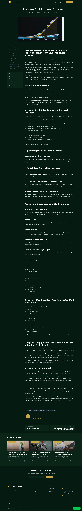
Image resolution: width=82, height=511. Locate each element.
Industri (48, 410)
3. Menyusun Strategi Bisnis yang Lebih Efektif (15, 53)
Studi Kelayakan (43, 5)
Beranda (37, 488)
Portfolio (42, 2)
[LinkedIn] (9, 504)
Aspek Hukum (11, 62)
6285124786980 (67, 495)
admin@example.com (36, 418)
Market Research (52, 488)
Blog (55, 2)
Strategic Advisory (52, 494)
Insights (37, 496)
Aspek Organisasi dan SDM (14, 64)
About (32, 2)
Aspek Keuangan (12, 68)
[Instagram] (12, 504)
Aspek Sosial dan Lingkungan (14, 66)
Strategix (59, 2)
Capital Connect (49, 2)
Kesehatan (53, 410)
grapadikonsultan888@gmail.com (70, 498)
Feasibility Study (52, 491)
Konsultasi (69, 2)
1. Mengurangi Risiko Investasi (14, 47)
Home (27, 2)
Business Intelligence (53, 496)
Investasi (35, 410)
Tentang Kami (38, 494)
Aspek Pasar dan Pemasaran (14, 58)
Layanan (37, 491)
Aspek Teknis (11, 60)
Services (37, 2)
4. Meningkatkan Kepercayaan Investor (14, 56)
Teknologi (30, 410)
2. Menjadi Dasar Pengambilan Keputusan (14, 50)
